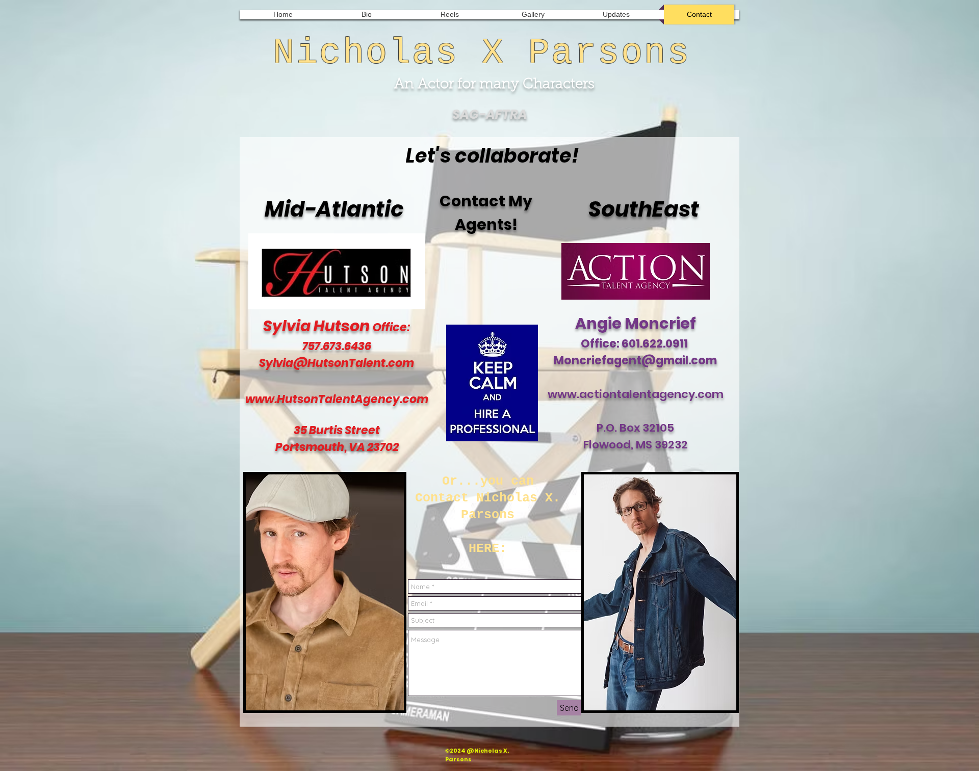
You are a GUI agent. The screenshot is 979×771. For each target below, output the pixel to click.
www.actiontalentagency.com (636, 394)
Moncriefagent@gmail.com (635, 360)
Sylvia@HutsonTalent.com (336, 363)
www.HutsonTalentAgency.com (336, 399)
